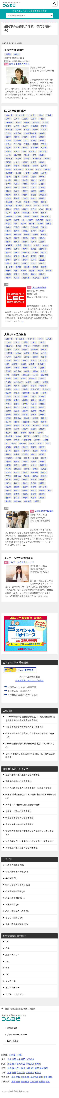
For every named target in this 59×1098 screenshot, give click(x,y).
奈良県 (33, 162)
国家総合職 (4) (12, 904)
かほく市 (9, 115)
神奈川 (38, 1064)
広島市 (33, 188)
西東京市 (25, 253)
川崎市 (33, 184)
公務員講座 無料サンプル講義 (29, 680)
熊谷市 (8, 227)
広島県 (42, 188)
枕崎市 (25, 209)
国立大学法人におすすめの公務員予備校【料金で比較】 (30, 841)
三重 (9, 1072)
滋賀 (14, 1072)
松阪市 (8, 209)
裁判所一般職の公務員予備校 (18, 811)
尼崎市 (35, 173)
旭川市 (33, 198)
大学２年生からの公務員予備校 (19, 824)
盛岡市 (16, 54)
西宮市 (16, 253)
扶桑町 (25, 195)
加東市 (42, 137)
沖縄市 (26, 216)
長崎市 (26, 267)
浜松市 (30, 220)
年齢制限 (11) (11, 878)
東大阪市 (9, 206)
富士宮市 (29, 169)
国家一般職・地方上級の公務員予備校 (22, 775)
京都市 (45, 123)
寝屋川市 (9, 173)
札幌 (19, 1055)
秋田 (23, 1059)
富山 (14, 1068)
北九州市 (17, 141)
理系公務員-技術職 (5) (15, 898)
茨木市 (16, 249)
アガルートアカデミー (15, 994)
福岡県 (25, 238)
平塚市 (25, 188)
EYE (7, 961)
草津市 (25, 249)
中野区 (26, 123)
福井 (23, 1068)
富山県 (47, 169)
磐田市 (8, 235)
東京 (32, 1064)
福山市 (8, 238)
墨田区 (42, 155)
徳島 (36, 1077)
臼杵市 (37, 245)
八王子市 (17, 133)
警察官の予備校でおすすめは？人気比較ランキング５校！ (29, 833)
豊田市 (16, 260)
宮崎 (36, 1081)
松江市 (45, 206)
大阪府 (25, 162)
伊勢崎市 (34, 126)
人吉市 (16, 126)
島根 (18, 1077)
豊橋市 (8, 260)
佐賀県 (26, 130)
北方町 (33, 141)
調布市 (35, 253)
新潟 (9, 1068)
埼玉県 (26, 155)
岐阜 (37, 1068)
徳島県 (33, 191)
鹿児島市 (25, 278)
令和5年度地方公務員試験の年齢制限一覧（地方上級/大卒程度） (30, 755)
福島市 (33, 238)
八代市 (43, 130)
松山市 (28, 206)
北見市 (8, 144)
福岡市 (16, 238)
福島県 (42, 238)
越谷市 (25, 260)
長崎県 (35, 267)
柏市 (41, 209)
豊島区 (33, 256)
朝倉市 (26, 202)
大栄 (7, 948)
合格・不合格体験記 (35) (16, 924)
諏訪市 (43, 253)
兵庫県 (42, 133)
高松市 (42, 274)
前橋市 (33, 137)
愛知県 (8, 195)
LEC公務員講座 (39, 287)
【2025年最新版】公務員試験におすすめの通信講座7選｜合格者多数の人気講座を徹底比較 (30, 718)
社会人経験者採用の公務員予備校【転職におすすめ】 (29, 788)
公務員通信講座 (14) (14, 865)
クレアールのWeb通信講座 (18, 558)
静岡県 (8, 274)
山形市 (16, 177)
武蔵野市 (9, 216)
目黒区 (25, 231)
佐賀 (18, 1081)
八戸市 (8, 133)
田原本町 (34, 227)
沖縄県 (35, 216)
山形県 (25, 177)
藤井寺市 (42, 249)
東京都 (43, 202)
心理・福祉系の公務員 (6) (17, 911)
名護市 (8, 151)
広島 (27, 1077)
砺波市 (42, 231)
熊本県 (48, 224)
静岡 (42, 1068)
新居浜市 (42, 195)
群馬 (19, 1064)
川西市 (42, 184)
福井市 (35, 235)
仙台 (19, 1059)
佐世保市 (9, 130)
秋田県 (16, 242)
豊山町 (25, 256)
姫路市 (42, 162)
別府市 (16, 137)
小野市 (26, 173)
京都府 (8, 126)
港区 (15, 224)
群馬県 (18, 245)
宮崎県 (8, 169)
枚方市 (33, 209)
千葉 (28, 1064)
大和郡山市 (37, 159)
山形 (28, 1059)
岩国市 (42, 180)
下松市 (42, 119)
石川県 (33, 231)
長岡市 (18, 267)
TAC (7, 974)
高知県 (16, 278)
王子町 (16, 227)
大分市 (18, 159)
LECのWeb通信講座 (15, 111)
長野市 (43, 267)
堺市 (34, 155)
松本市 (37, 206)
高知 (50, 1077)
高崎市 (33, 274)
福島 (32, 1059)
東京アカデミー (12, 955)
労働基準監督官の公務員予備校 (19, 818)
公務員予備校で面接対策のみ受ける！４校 (24, 727)
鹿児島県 (36, 278)
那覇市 (8, 263)
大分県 (26, 159)
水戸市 (18, 216)
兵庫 (28, 1072)
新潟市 (8, 198)
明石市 (42, 198)
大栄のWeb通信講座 (15, 334)
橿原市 (43, 213)
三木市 (8, 119)
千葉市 (26, 144)
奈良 (32, 1072)
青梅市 (23, 271)
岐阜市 (42, 177)
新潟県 (16, 198)
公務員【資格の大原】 (19, 64)
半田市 (43, 144)
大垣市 (47, 159)
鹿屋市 (45, 278)
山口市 (43, 173)
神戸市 (26, 235)
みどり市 (31, 115)
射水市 (18, 173)
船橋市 (45, 245)
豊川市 (42, 256)
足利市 (33, 260)
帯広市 (16, 188)
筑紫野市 (9, 245)
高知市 (8, 278)
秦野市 (25, 242)
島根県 (25, 184)
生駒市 (25, 227)
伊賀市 (43, 126)
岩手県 (8, 54)
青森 (9, 1059)
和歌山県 (42, 151)
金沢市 (33, 263)
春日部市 (9, 202)
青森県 (40, 271)
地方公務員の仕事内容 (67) (17, 885)
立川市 (42, 242)
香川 (41, 1077)
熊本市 (40, 224)
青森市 (31, 271)
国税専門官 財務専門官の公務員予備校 (22, 804)
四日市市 (17, 155)
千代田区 (17, 144)
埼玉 (23, 1064)
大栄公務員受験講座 (44, 511)
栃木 (14, 1064)
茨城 (9, 1064)
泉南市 (16, 220)
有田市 (18, 202)
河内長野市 (45, 216)
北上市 (8, 141)
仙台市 (25, 126)
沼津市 (8, 220)
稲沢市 (33, 242)
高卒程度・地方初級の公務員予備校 (21, 848)
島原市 (16, 184)
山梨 (28, 1068)
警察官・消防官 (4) (14, 918)
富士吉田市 (18, 169)
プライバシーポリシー (17, 1034)
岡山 (23, 1077)
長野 (32, 1068)
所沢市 (16, 195)
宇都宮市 (25, 166)
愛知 (46, 1068)
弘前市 (16, 191)
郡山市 (16, 263)
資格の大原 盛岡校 (14, 50)
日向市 (25, 198)
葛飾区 (33, 249)
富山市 (38, 169)
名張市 (43, 148)
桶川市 (8, 213)
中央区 (18, 123)
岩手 (14, 1059)
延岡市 (8, 191)
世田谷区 (9, 123)
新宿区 (33, 195)
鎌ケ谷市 (9, 267)
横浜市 (16, 213)
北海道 (42, 141)
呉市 (24, 151)
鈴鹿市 (42, 263)
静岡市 (48, 271)
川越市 (8, 188)
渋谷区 (8, 224)
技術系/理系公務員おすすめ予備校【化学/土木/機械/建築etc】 (30, 796)
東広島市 (19, 206)
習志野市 (27, 245)
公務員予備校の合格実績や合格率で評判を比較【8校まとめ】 (30, 735)
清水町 (48, 220)
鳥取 (13, 1077)
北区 (26, 141)
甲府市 (43, 227)
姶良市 (8, 166)
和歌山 (38, 1072)
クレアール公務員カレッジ (21, 562)
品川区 (8, 155)
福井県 (43, 235)
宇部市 (16, 166)
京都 (19, 1072)
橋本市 (35, 213)
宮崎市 (43, 166)
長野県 (8, 271)
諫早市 (8, 256)
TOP (16, 1009)
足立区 (42, 260)
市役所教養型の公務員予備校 (18, 781)
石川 (19, 1068)
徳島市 (25, 191)
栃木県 (48, 209)
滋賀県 (23, 224)
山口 (32, 1077)
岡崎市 (33, 180)
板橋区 (16, 209)
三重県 (25, 119)
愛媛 (46, 1077)
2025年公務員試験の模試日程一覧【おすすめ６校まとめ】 (29, 745)
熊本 (27, 1081)
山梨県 (33, 177)
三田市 (16, 119)
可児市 (16, 148)
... (26, 97)
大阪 (23, 1072)
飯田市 (16, 274)
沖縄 (48, 1081)
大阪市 (16, 162)
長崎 (23, 1081)
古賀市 (8, 148)
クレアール (10, 981)
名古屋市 (34, 148)
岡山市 (16, 180)
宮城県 (35, 166)
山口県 (8, 177)
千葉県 (35, 144)
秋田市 (8, 242)
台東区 (25, 148)
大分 (32, 1081)
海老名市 (39, 220)
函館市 (8, 137)
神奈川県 (17, 235)
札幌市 (35, 202)
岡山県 (25, 180)
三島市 (48, 115)
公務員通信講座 (30, 133)
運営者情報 (12, 1028)
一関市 (40, 115)
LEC (7, 941)
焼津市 (31, 224)
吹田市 (16, 151)
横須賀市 (25, 213)
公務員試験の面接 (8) (15, 891)
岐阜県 (8, 180)
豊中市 (16, 256)
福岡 (13, 1081)
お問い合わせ (13, 1041)
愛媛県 (42, 191)
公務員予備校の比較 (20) (16, 871)
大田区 (8, 162)
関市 (15, 271)
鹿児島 (42, 1081)
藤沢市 (8, 253)
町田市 (8, 231)
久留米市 (36, 123)
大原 (7, 968)
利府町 (25, 137)
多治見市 (9, 159)
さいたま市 (20, 115)
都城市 (25, 263)
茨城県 (8, 249)
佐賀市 (18, 130)
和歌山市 (32, 151)
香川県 (25, 274)
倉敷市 (35, 130)
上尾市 (33, 119)
